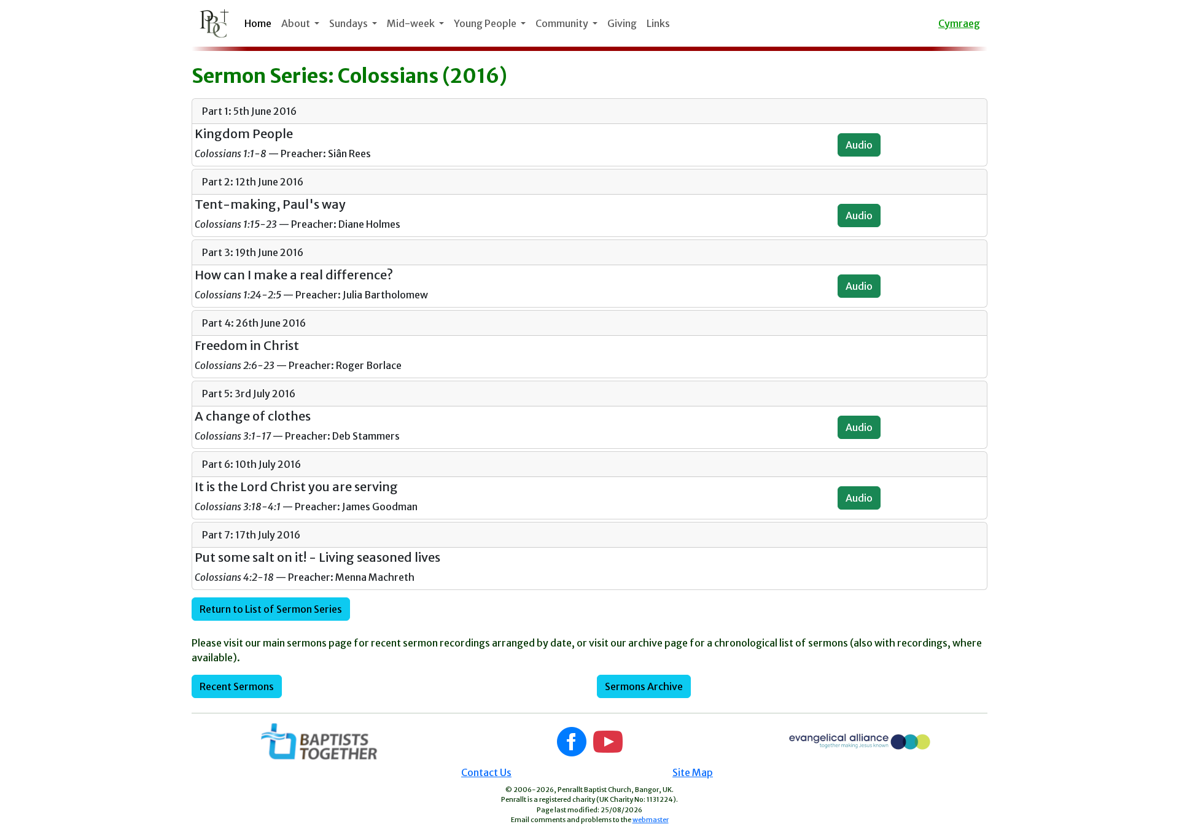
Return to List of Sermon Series (271, 609)
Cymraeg (959, 23)
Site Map (692, 772)
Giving (622, 23)
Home (257, 23)
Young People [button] (486, 23)
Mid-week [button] (412, 23)
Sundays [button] (349, 23)
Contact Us (486, 772)
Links (658, 23)
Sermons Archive (644, 686)
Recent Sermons (237, 686)
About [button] (296, 23)
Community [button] (562, 23)
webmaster (650, 819)
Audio (859, 145)
